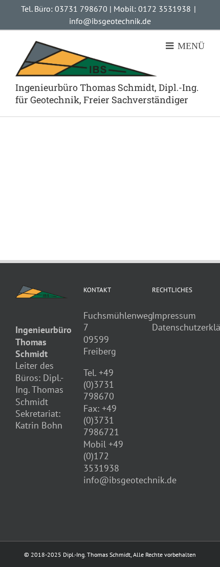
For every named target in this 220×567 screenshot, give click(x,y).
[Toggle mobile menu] (185, 45)
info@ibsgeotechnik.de (110, 21)
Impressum (174, 315)
